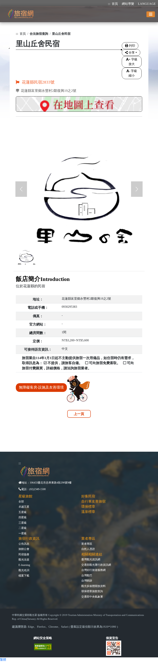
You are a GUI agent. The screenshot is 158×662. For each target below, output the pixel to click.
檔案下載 (23, 575)
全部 (21, 501)
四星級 (22, 517)
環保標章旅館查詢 (92, 591)
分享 (132, 52)
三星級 (22, 522)
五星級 (22, 512)
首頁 (115, 3)
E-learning (24, 564)
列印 (132, 45)
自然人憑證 (88, 548)
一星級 (22, 533)
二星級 (22, 527)
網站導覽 (128, 3)
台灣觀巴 (86, 575)
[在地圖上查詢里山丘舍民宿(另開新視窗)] (79, 104)
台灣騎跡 (86, 580)
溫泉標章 (88, 512)
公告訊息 (23, 543)
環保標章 (88, 506)
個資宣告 (112, 638)
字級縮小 (133, 73)
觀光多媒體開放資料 (93, 586)
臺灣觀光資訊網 (90, 559)
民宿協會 (23, 554)
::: (109, 3)
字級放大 (133, 62)
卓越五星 (23, 506)
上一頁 (79, 414)
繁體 (3, 659)
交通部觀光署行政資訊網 (96, 564)
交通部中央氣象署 (92, 596)
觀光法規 (23, 559)
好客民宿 (88, 496)
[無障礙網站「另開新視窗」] (44, 646)
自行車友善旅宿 (93, 501)
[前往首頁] (20, 14)
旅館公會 (23, 548)
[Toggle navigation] (150, 14)
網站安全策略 (43, 638)
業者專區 (86, 543)
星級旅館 (25, 496)
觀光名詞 (23, 570)
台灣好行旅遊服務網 (93, 570)
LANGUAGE (147, 3)
